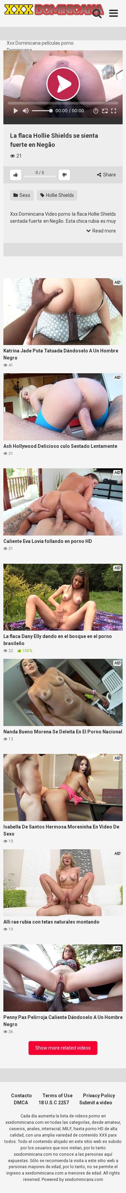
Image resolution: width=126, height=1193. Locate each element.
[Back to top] (113, 1179)
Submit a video (95, 1102)
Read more (103, 230)
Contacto (21, 1095)
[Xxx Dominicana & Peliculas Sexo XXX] (53, 20)
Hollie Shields (59, 195)
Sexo (24, 195)
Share (109, 174)
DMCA (21, 1102)
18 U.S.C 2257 (53, 1102)
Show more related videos (63, 1048)
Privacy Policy (99, 1095)
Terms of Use (57, 1095)
